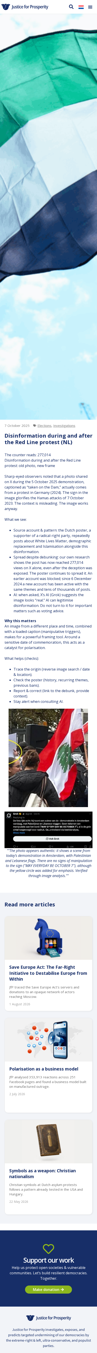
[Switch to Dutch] (81, 7)
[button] (90, 7)
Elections (44, 425)
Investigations (64, 425)
